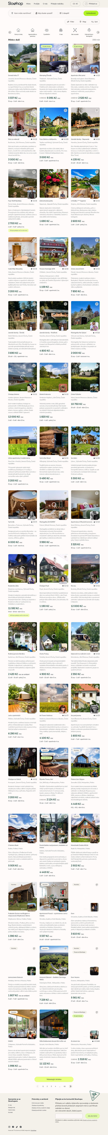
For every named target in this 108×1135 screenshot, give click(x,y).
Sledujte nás (11, 1107)
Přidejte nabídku (57, 4)
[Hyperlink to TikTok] (17, 1127)
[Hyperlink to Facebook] (13, 1127)
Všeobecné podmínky (38, 1105)
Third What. (33, 1130)
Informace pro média (38, 1103)
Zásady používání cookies (39, 1110)
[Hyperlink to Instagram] (9, 1127)
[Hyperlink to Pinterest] (21, 1127)
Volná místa (11, 1110)
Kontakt (10, 1112)
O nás (10, 1105)
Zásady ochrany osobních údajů (41, 1108)
